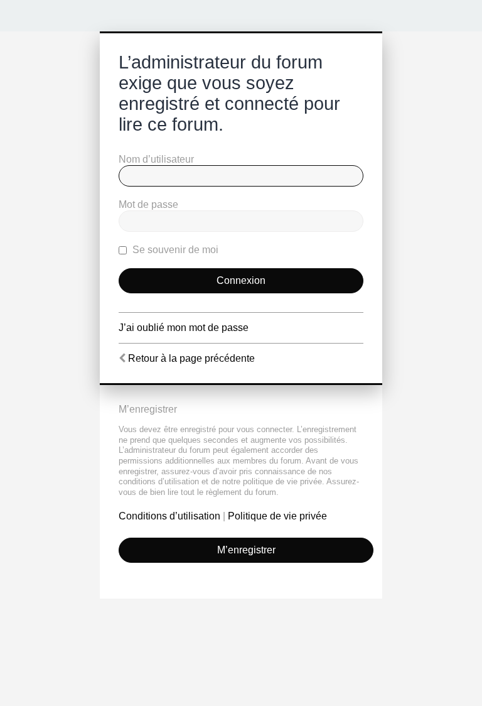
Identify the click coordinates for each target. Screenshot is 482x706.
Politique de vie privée (277, 516)
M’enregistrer (246, 550)
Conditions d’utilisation (169, 516)
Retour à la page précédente (191, 358)
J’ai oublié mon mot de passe (184, 327)
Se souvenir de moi (174, 249)
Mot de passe (148, 204)
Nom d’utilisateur (156, 159)
